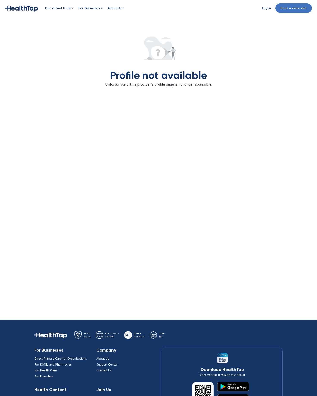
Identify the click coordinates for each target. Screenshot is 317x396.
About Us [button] (102, 358)
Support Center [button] (107, 364)
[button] (21, 8)
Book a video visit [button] (294, 8)
